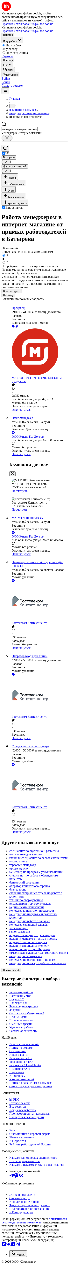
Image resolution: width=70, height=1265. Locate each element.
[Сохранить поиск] (5, 148)
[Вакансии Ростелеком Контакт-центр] (39, 602)
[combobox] (20, 129)
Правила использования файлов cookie (27, 31)
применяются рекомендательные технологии (34, 1220)
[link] (8, 69)
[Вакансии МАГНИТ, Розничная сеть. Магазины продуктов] (39, 352)
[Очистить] (7, 138)
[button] (6, 78)
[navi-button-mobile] (5, 90)
